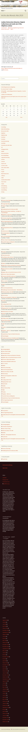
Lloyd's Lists (3, 163)
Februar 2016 (5, 713)
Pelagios (4, 205)
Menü (2, 10)
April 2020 (4, 660)
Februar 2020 (5, 662)
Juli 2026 (4, 622)
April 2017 (4, 697)
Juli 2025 (4, 636)
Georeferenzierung (5, 141)
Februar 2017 (5, 701)
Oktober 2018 (5, 677)
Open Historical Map (6, 320)
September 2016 (6, 707)
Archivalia (6, 70)
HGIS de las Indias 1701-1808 (7, 291)
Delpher (3, 263)
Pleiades (4, 327)
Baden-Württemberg (5, 129)
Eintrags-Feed (5, 479)
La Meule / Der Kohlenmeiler (6, 94)
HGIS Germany (5, 295)
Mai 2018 (4, 685)
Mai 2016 (4, 709)
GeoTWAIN (3, 143)
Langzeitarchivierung (5, 157)
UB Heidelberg (4, 185)
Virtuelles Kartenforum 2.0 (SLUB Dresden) (10, 338)
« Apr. (6, 117)
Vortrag (2, 191)
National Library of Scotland (7, 311)
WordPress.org (6, 483)
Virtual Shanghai (5, 336)
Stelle (2, 177)
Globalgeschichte (4, 149)
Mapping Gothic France (6, 308)
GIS (2, 147)
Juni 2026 (4, 624)
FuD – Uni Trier (5, 281)
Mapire (3, 306)
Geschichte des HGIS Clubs (6, 145)
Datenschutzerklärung (7, 465)
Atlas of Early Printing (6, 239)
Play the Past (4, 436)
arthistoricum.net (5, 231)
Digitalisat (11, 27)
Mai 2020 (4, 658)
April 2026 (4, 626)
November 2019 (6, 664)
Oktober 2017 (5, 691)
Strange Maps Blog (6, 203)
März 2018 (5, 687)
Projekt (2, 171)
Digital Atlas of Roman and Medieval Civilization (11, 265)
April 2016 (4, 711)
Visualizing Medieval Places (7, 227)
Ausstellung (3, 127)
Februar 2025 (5, 642)
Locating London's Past (6, 304)
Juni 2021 (4, 652)
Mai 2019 (4, 666)
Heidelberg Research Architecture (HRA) (10, 209)
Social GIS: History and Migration (8, 241)
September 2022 (6, 648)
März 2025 (5, 640)
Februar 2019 (5, 670)
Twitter (2, 183)
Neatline (3, 313)
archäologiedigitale (6, 233)
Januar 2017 (5, 703)
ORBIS (3, 323)
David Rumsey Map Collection (8, 257)
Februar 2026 (5, 628)
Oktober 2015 (5, 721)
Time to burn (6, 29)
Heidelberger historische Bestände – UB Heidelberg (12, 289)
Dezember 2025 (6, 630)
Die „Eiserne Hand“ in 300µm (6, 89)
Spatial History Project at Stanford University (11, 334)
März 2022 (5, 650)
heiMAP (2, 151)
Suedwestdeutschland (5, 179)
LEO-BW (3, 300)
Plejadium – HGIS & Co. (6, 330)
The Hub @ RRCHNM (6, 236)
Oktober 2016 (5, 705)
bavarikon (4, 251)
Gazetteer (3, 137)
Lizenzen (3, 161)
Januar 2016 (5, 715)
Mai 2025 (4, 638)
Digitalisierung (16, 27)
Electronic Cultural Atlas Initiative (8, 274)
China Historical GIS (6, 255)
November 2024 (6, 644)
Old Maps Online (5, 318)
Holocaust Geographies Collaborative (9, 297)
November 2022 (6, 646)
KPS (12, 29)
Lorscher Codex (4, 165)
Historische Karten (5, 153)
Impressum (5, 468)
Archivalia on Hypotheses (7, 218)
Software (3, 175)
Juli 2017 (4, 693)
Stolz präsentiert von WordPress (18, 729)
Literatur (3, 159)
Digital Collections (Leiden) (7, 268)
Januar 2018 (5, 689)
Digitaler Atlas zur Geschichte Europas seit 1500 (11, 272)
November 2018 (6, 675)
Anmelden (5, 477)
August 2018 (5, 681)
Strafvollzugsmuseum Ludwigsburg (8, 87)
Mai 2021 (4, 654)
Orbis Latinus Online (5, 167)
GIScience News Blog (6, 200)
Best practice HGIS (5, 131)
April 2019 (4, 668)
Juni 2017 (4, 695)
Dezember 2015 (6, 717)
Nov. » (22, 117)
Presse (2, 169)
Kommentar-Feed (6, 481)
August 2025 (5, 634)
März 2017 (5, 699)
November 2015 (6, 719)
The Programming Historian (7, 221)
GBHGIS (3, 284)
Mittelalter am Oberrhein (7, 214)
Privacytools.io (5, 410)
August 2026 (5, 620)
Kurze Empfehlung (4, 155)
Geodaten (3, 139)
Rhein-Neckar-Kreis (5, 173)
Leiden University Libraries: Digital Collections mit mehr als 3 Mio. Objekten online (13, 24)
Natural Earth (4, 383)
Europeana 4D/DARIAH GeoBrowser (9, 276)
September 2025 (6, 632)
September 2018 (6, 679)
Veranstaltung (4, 189)
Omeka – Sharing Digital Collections (9, 434)
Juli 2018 (4, 683)
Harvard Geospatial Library (7, 287)
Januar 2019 (5, 673)
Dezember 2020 (6, 656)
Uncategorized (4, 187)
